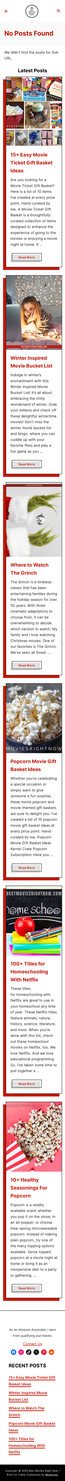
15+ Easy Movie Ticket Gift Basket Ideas (31, 163)
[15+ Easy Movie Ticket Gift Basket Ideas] (34, 112)
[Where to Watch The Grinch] (34, 519)
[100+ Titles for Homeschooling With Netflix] (34, 921)
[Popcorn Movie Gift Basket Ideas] (34, 718)
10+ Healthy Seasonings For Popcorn (28, 1188)
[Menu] (6, 11)
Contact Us (32, 1344)
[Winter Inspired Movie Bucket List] (34, 313)
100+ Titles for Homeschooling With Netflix (29, 972)
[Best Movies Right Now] (32, 11)
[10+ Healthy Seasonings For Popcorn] (34, 1137)
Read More (28, 258)
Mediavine (51, 1474)
